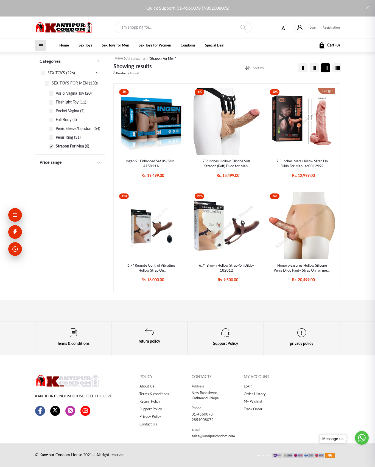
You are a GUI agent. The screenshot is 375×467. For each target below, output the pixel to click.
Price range (51, 162)
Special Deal (214, 45)
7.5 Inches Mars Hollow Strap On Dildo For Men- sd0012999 (302, 164)
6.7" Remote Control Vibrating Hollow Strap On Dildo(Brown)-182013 (151, 268)
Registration (331, 27)
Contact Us (148, 424)
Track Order (253, 409)
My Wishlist (253, 401)
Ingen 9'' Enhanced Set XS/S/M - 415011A (151, 164)
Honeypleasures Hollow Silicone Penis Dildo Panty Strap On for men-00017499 (302, 268)
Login (314, 27)
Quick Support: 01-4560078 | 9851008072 (187, 8)
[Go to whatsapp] (362, 438)
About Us (146, 386)
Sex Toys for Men (115, 45)
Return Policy (149, 401)
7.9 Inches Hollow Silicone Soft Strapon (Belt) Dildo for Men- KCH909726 (226, 164)
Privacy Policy (150, 417)
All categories (135, 58)
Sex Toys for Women (155, 45)
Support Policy (150, 409)
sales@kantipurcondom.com (213, 436)
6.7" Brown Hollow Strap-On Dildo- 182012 (226, 268)
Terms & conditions (154, 394)
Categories (50, 61)
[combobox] (273, 69)
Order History (255, 394)
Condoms (188, 45)
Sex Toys (85, 45)
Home (64, 45)
